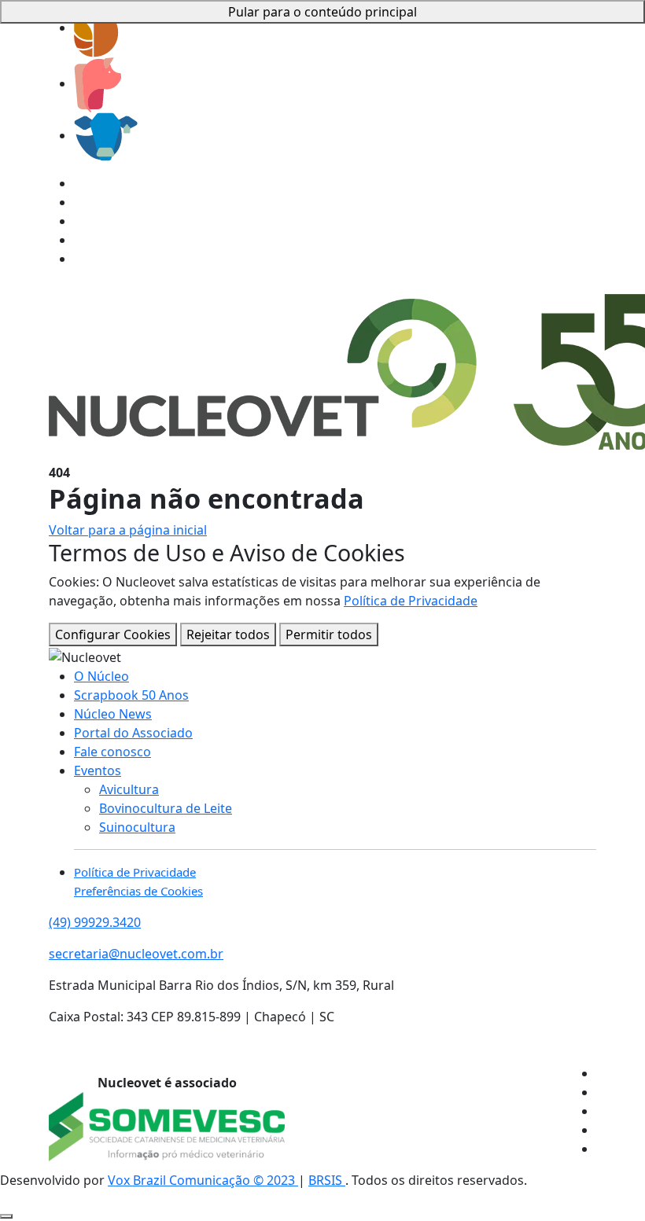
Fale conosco (112, 751)
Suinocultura (137, 827)
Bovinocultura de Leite (165, 808)
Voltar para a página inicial (128, 530)
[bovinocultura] (106, 135)
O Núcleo (101, 676)
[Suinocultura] (97, 83)
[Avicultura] (96, 27)
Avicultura (129, 789)
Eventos (97, 770)
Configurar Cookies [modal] (113, 634)
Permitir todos (329, 634)
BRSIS (326, 1180)
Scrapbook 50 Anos (131, 695)
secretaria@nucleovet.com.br (136, 953)
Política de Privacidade (410, 600)
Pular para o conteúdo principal (322, 11)
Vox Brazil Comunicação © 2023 (203, 1180)
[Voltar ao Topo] (6, 1216)
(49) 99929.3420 (95, 922)
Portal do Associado (133, 732)
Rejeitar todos (228, 634)
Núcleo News (113, 714)
